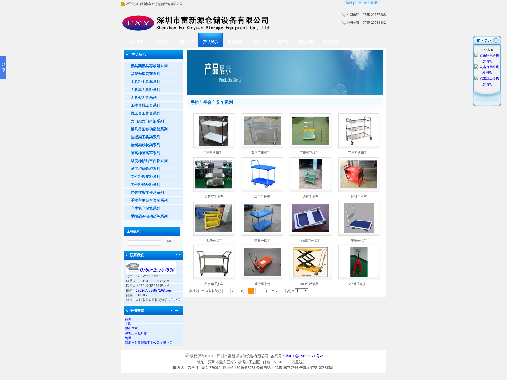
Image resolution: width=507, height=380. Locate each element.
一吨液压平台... (262, 284)
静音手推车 (262, 240)
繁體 (349, 3)
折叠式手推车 (310, 240)
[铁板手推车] (310, 188)
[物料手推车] (358, 188)
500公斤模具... (310, 284)
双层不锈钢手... (262, 153)
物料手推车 (359, 196)
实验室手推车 (213, 196)
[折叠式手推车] (310, 232)
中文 (358, 3)
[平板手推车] (358, 232)
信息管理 (370, 3)
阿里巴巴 (131, 338)
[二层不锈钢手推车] (213, 144)
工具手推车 (214, 240)
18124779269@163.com (154, 290)
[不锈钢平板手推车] (310, 144)
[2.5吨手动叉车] (358, 276)
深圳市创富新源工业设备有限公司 (148, 343)
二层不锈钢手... (213, 153)
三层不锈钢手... (358, 153)
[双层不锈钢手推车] (262, 144)
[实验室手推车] (213, 188)
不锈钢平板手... (310, 153)
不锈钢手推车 (213, 284)
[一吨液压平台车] (262, 276)
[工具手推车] (213, 232)
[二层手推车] (262, 188)
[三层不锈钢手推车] (358, 144)
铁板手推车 (310, 196)
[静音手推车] (262, 232)
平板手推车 (359, 240)
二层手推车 (262, 196)
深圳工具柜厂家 (136, 333)
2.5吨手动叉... (359, 284)
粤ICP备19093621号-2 (304, 356)
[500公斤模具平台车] (310, 276)
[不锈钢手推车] (213, 276)
